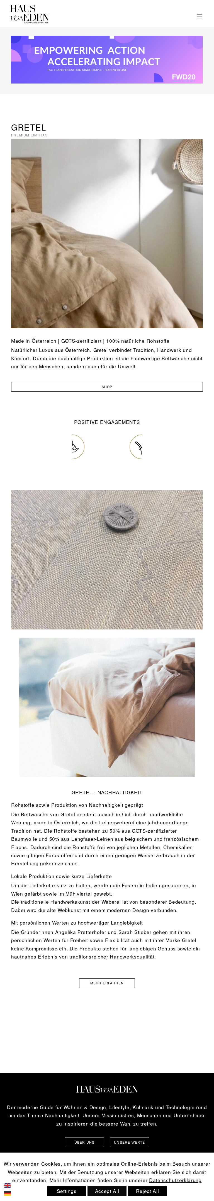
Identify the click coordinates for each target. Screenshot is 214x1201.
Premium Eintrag (29, 135)
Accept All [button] (107, 1190)
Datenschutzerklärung (175, 1180)
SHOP (107, 386)
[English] (11, 1184)
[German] (11, 1193)
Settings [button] (67, 1190)
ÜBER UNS (84, 1142)
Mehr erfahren (107, 983)
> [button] (140, 447)
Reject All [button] (147, 1190)
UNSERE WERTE (129, 1142)
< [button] (73, 447)
